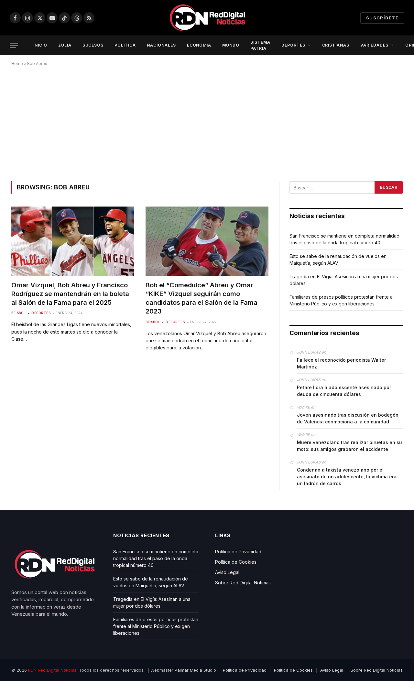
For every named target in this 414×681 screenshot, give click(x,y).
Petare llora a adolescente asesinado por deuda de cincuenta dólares (344, 391)
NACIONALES (161, 45)
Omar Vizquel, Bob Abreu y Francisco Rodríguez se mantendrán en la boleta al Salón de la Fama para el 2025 (70, 293)
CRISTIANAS (336, 45)
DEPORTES (293, 45)
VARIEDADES (374, 45)
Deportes (40, 313)
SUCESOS (93, 45)
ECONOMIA (199, 45)
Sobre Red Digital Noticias (243, 582)
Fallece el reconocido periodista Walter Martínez (341, 363)
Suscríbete (382, 17)
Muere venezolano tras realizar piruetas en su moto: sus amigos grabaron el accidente (349, 446)
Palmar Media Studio (195, 670)
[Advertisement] (207, 122)
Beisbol (18, 313)
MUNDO (230, 45)
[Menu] (14, 45)
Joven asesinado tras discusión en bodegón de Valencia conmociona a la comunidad (347, 418)
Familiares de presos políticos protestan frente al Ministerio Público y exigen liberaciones (155, 626)
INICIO (40, 45)
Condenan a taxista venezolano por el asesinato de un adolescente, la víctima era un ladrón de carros (347, 476)
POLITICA (125, 45)
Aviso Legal (227, 572)
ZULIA (64, 45)
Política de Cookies (235, 562)
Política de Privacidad (238, 551)
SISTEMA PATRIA (260, 45)
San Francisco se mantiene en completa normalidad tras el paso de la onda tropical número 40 (155, 558)
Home (17, 63)
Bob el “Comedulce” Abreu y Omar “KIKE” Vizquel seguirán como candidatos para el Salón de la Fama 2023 (201, 298)
